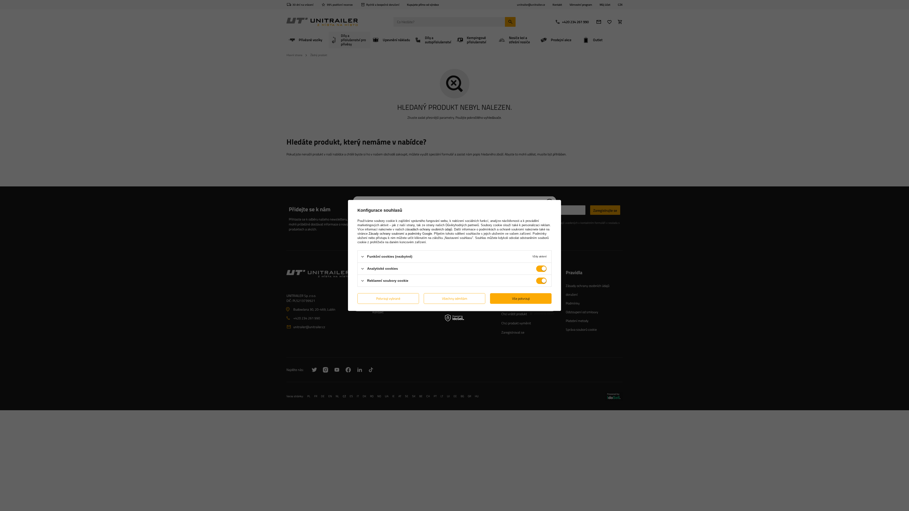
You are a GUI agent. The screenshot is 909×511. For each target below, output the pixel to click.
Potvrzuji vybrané (388, 298)
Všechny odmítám (454, 298)
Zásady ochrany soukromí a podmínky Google (400, 233)
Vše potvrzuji (521, 298)
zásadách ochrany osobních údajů (428, 229)
